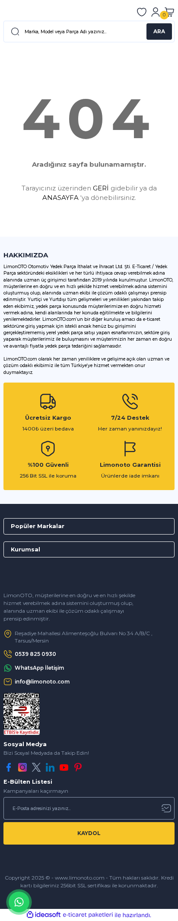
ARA (159, 31)
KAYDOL (89, 833)
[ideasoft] (43, 915)
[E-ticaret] (88, 915)
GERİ (101, 188)
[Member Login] (155, 12)
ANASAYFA (60, 197)
